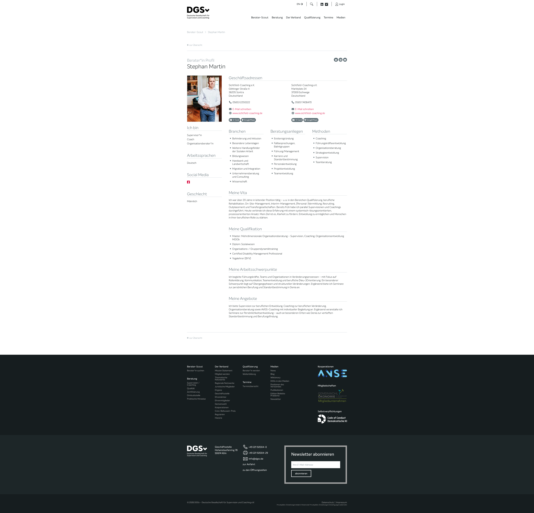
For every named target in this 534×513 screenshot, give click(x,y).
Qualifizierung (312, 17)
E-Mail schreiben (242, 109)
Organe (218, 390)
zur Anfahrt (249, 464)
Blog (272, 374)
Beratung (277, 17)
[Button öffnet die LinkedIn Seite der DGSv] (320, 4)
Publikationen (276, 390)
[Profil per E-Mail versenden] (345, 60)
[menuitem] (259, 19)
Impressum (341, 502)
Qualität (191, 388)
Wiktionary (275, 378)
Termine (328, 17)
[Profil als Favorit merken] (336, 60)
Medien (341, 17)
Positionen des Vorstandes (277, 386)
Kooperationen (222, 408)
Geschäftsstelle (222, 394)
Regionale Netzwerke (224, 383)
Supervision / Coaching (193, 384)
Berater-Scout (259, 17)
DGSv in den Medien (279, 381)
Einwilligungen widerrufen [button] (338, 505)
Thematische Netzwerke (221, 379)
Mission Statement (223, 371)
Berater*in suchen (195, 371)
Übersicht (195, 45)
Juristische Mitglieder (225, 387)
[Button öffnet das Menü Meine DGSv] (358, 19)
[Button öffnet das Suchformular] (311, 4)
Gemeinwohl (221, 404)
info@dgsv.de (256, 458)
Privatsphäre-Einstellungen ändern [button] (289, 505)
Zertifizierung (193, 392)
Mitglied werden (222, 374)
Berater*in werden (251, 371)
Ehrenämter (220, 397)
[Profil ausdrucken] (341, 60)
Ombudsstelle (193, 395)
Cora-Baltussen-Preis (225, 411)
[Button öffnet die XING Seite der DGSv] (328, 4)
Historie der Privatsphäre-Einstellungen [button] (314, 505)
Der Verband (293, 17)
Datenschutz (328, 502)
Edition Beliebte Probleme (277, 395)
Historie (218, 418)
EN (299, 4)
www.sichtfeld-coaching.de (247, 113)
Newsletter (275, 399)
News (273, 371)
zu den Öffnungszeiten (255, 470)
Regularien (220, 414)
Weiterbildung (249, 374)
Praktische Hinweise (196, 399)
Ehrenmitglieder (222, 401)
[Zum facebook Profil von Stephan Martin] (188, 182)
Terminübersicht (250, 386)
